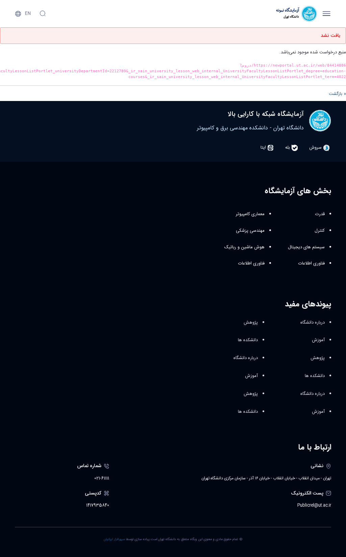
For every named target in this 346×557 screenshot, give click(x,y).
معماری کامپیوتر (250, 214)
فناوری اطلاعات (311, 263)
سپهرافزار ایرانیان (114, 539)
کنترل (320, 230)
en (28, 13)
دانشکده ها (315, 376)
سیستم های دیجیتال (306, 247)
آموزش (318, 340)
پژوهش (318, 358)
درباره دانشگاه (312, 322)
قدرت (320, 214)
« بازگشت (337, 94)
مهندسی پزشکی (250, 230)
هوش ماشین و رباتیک (244, 247)
